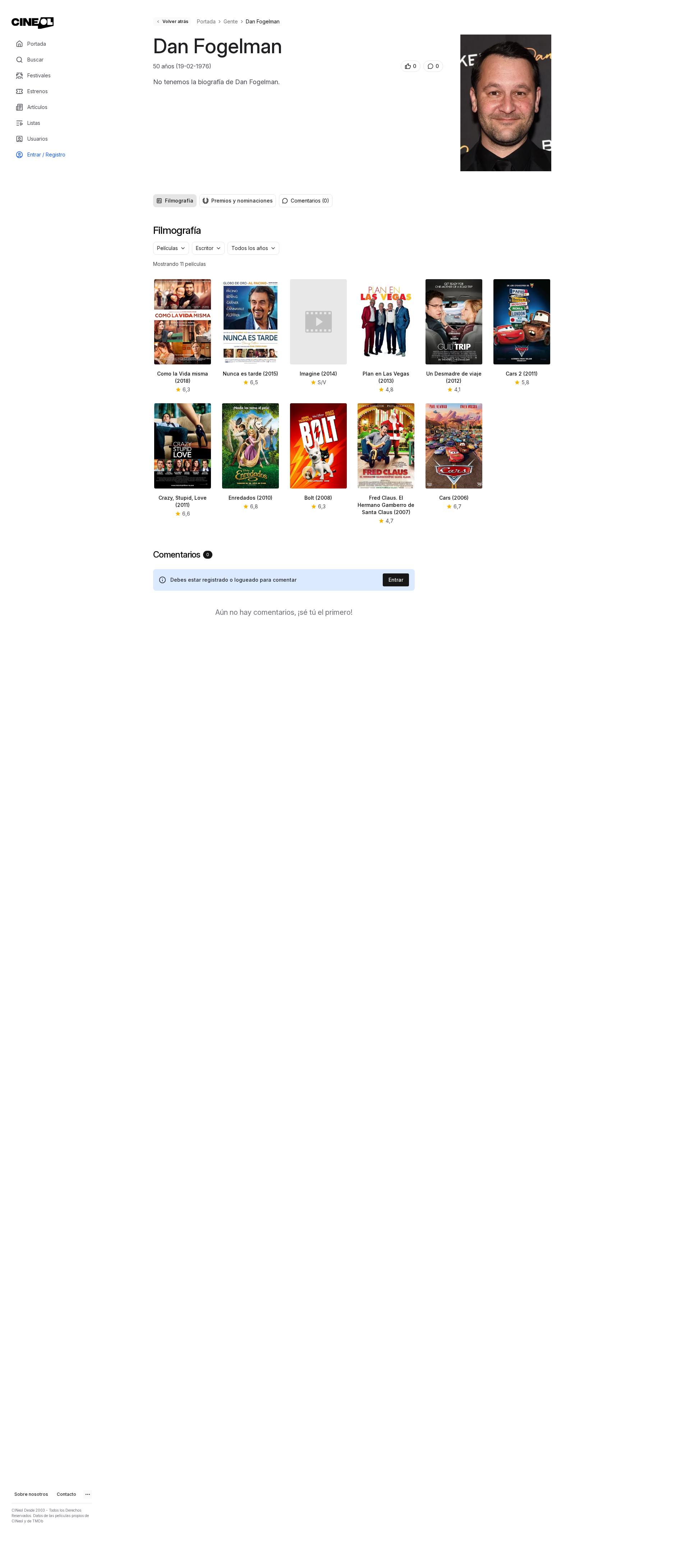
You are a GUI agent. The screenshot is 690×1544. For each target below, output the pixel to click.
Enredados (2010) (250, 498)
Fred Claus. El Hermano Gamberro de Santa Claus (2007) (386, 505)
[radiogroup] (214, 200)
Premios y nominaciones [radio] (242, 200)
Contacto (66, 1494)
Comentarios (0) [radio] (310, 200)
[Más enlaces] (87, 1494)
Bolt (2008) (318, 498)
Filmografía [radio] (179, 200)
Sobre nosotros (31, 1494)
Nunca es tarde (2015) (250, 374)
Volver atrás (175, 21)
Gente (231, 21)
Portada (206, 21)
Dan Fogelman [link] (263, 21)
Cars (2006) (454, 498)
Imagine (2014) (318, 374)
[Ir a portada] (33, 23)
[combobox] (171, 248)
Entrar (395, 580)
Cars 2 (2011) (522, 374)
